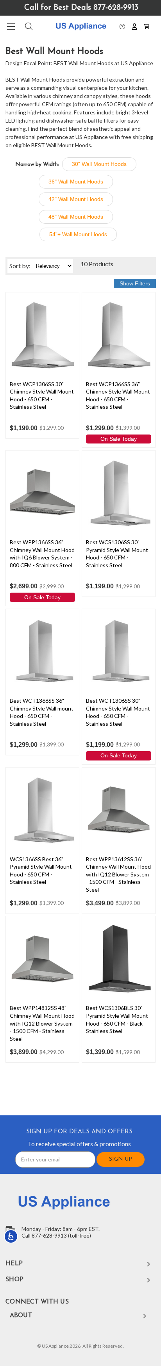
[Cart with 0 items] (146, 25)
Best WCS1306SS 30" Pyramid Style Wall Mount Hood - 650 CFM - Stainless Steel (117, 553)
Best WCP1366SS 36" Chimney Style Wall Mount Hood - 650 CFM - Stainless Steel (118, 395)
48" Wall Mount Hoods (75, 217)
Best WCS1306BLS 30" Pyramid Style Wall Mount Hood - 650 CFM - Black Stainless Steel (117, 1019)
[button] (122, 25)
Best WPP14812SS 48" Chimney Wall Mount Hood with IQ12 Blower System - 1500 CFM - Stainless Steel (42, 1023)
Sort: (19, 265)
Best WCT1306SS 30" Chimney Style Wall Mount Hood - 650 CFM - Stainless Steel (118, 712)
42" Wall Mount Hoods (75, 199)
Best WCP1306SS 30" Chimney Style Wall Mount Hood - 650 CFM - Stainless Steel (42, 395)
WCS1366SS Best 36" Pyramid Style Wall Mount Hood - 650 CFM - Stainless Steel (41, 870)
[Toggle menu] (10, 26)
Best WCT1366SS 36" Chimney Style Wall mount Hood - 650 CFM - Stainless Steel (41, 712)
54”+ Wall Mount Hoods (78, 234)
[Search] (28, 26)
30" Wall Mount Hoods (99, 164)
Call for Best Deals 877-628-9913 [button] (81, 8)
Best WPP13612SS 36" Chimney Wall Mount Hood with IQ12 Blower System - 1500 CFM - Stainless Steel (118, 874)
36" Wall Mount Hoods (75, 181)
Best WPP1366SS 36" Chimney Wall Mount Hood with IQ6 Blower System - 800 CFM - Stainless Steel (42, 553)
